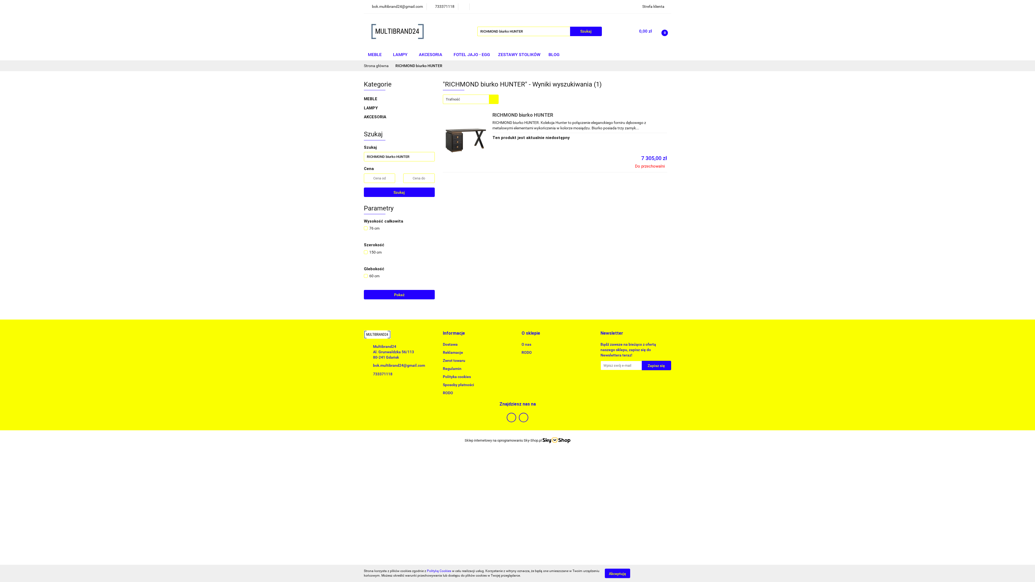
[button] (454, 333)
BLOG (554, 54)
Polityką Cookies (439, 571)
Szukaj (399, 192)
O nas (526, 344)
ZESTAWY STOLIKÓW (519, 54)
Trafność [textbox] (453, 99)
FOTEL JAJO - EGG (472, 54)
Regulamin (452, 368)
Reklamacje (453, 352)
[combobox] (471, 99)
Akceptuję (617, 573)
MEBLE (375, 54)
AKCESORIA (431, 54)
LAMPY (401, 54)
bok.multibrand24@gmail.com (399, 365)
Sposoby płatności (458, 385)
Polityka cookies (457, 377)
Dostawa (450, 344)
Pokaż (399, 295)
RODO (448, 393)
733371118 (382, 374)
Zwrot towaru (454, 360)
